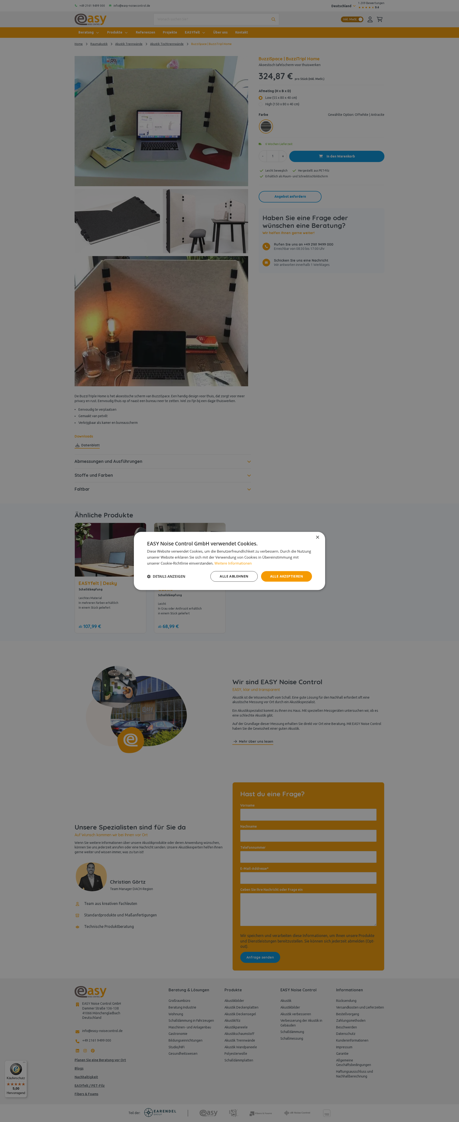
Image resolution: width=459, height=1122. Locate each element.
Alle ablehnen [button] (234, 576)
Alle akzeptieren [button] (286, 576)
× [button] (317, 537)
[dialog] (229, 561)
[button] (166, 576)
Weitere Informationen (233, 563)
